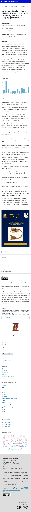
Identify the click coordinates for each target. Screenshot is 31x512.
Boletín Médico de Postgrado (11, 1)
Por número (5, 372)
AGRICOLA (4, 385)
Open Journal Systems (7, 360)
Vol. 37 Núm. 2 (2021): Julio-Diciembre (10, 6)
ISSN (3, 411)
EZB (3, 389)
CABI (3, 409)
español (4, 347)
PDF (5, 252)
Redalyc (4, 394)
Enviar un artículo (7, 353)
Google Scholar (6, 406)
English (4, 344)
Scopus (4, 400)
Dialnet (4, 387)
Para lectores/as (6, 426)
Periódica (4, 392)
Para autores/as (6, 422)
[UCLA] (15, 327)
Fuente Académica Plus (8, 408)
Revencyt (4, 396)
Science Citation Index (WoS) (9, 398)
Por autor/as (5, 368)
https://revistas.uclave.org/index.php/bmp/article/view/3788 (15, 314)
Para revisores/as (6, 424)
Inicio (3, 5)
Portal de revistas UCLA (8, 376)
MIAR (3, 391)
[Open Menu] (1, 1)
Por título (4, 370)
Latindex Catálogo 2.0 (7, 404)
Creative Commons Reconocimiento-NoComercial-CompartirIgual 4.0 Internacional (15, 488)
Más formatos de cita (7, 317)
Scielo (3, 402)
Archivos (8, 5)
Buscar (4, 374)
